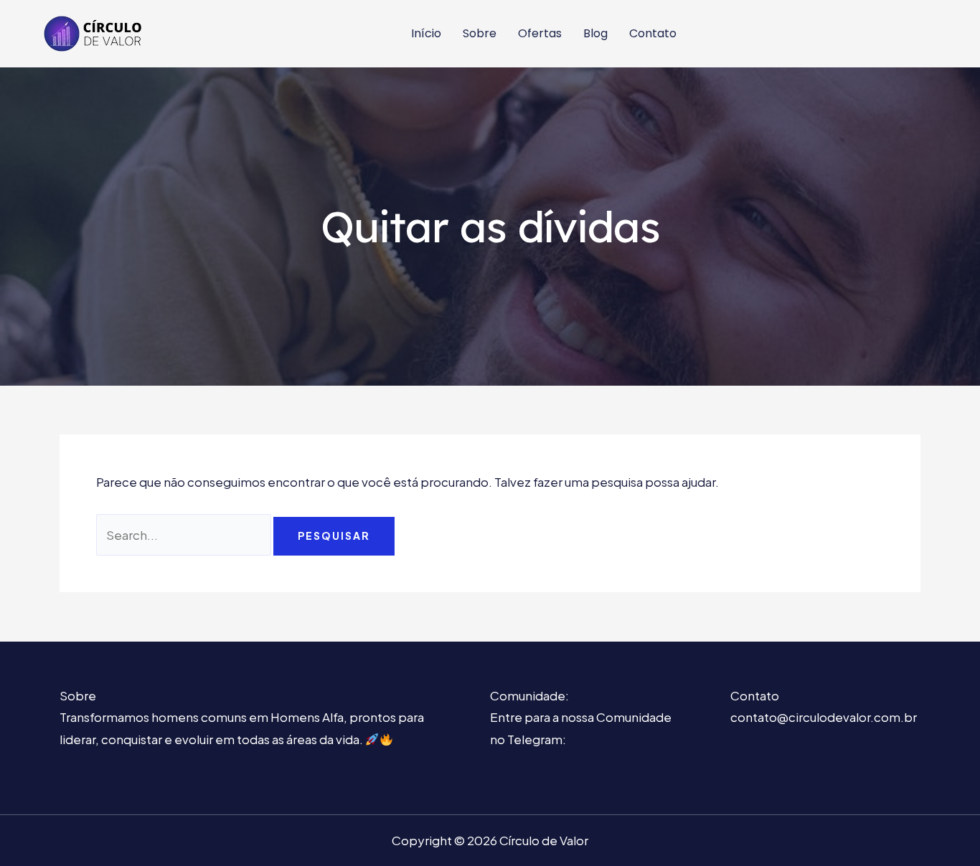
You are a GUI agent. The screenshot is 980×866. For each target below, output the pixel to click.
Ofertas (540, 33)
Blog (595, 33)
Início (426, 33)
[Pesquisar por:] (184, 535)
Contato (653, 33)
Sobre (479, 33)
